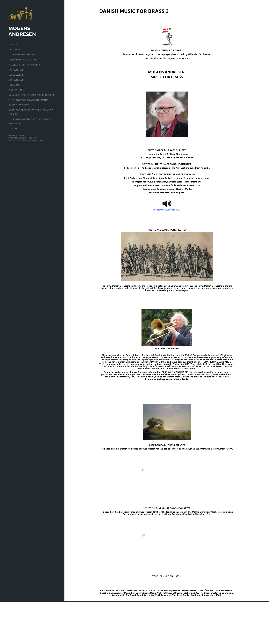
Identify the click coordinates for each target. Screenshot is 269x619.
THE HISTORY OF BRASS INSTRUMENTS (28, 100)
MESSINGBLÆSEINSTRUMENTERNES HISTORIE (31, 94)
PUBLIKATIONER (16, 89)
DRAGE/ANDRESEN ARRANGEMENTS (26, 64)
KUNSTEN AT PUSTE (18, 105)
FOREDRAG (14, 84)
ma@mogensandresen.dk (32, 140)
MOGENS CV (14, 49)
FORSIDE (12, 44)
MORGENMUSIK (16, 69)
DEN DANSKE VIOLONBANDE (22, 59)
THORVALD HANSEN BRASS (22, 54)
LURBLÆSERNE (15, 74)
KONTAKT (13, 128)
